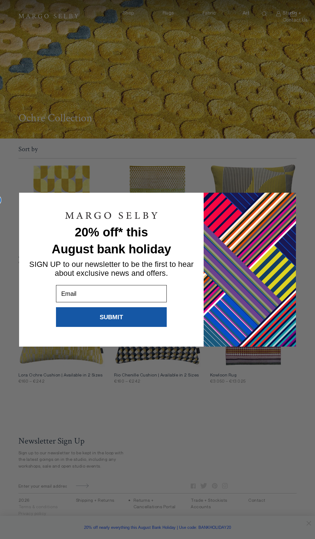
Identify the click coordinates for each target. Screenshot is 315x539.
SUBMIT (111, 317)
